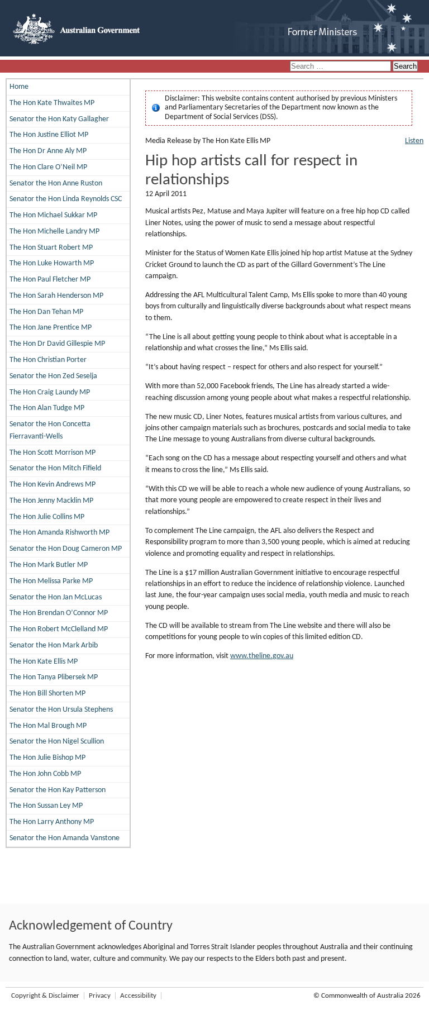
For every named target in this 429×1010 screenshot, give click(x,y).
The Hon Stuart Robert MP (51, 247)
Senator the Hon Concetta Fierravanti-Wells (49, 430)
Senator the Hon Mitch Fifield (55, 468)
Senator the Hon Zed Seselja (53, 376)
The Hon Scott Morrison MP (52, 452)
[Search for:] (341, 66)
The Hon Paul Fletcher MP (49, 279)
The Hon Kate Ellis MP (43, 661)
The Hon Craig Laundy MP (49, 392)
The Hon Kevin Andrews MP (52, 484)
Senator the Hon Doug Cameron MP (65, 548)
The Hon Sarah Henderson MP (56, 295)
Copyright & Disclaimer (45, 995)
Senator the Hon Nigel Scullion (56, 741)
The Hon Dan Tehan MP (46, 312)
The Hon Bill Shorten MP (47, 693)
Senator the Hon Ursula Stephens (61, 709)
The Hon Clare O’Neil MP (48, 167)
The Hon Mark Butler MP (48, 565)
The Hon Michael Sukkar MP (53, 215)
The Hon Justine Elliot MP (48, 135)
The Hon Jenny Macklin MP (51, 500)
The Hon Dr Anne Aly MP (48, 151)
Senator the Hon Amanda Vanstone (64, 838)
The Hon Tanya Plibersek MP (53, 677)
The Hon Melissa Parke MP (51, 581)
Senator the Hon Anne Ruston (55, 183)
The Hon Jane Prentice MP (50, 327)
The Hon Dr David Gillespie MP (57, 343)
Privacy (100, 995)
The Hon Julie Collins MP (46, 517)
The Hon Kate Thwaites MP (51, 103)
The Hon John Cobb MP (45, 774)
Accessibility (138, 995)
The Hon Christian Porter (48, 360)
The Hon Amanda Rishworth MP (59, 532)
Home (18, 86)
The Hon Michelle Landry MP (54, 231)
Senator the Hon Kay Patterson (57, 790)
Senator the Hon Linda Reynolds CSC (65, 199)
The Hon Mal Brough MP (48, 726)
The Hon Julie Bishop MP (47, 757)
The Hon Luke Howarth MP (51, 263)
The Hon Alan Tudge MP (46, 408)
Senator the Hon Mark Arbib (53, 645)
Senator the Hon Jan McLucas (55, 597)
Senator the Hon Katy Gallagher (59, 119)
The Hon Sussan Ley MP (46, 805)
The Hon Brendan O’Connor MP (58, 613)
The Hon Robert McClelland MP (58, 629)
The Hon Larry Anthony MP (51, 822)
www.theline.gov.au (261, 656)
